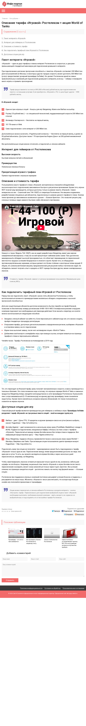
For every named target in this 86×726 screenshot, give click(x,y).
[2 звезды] (4, 511)
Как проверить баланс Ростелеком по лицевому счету (33, 541)
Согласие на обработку (52, 588)
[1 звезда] (2, 511)
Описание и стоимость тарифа (14, 46)
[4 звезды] (8, 511)
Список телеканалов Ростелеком (50, 540)
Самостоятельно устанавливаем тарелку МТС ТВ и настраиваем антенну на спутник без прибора (69, 543)
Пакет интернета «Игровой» (14, 38)
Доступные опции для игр (13, 54)
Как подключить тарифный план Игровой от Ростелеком (25, 50)
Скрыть (21, 31)
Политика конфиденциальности (31, 588)
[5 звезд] (10, 511)
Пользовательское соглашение (73, 588)
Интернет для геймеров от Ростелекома (18, 42)
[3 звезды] (6, 511)
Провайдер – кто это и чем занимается (15, 540)
